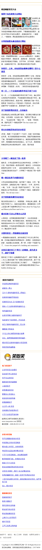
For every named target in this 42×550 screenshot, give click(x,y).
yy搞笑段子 (6, 386)
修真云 (10, 534)
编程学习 (3, 534)
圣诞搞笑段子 (7, 497)
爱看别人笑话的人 (8, 394)
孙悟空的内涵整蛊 (8, 347)
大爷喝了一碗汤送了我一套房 (13, 158)
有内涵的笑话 (7, 311)
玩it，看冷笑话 (7, 486)
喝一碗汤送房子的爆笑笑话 (12, 178)
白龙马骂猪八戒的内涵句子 (12, 315)
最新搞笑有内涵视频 (9, 382)
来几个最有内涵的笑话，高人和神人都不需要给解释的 (21, 324)
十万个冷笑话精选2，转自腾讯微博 (14, 455)
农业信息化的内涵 (8, 398)
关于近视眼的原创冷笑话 (11, 439)
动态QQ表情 (7, 537)
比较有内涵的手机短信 (10, 297)
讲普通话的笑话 (8, 390)
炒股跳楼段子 (7, 402)
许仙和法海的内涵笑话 (10, 284)
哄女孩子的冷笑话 (8, 509)
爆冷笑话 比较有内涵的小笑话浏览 (14, 343)
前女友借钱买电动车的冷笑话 (13, 130)
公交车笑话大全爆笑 (9, 370)
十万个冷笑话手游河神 (10, 414)
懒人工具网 (17, 534)
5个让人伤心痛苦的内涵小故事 (13, 333)
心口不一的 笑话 (8, 406)
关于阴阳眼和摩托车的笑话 (12, 197)
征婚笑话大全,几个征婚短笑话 (13, 302)
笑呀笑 (14, 356)
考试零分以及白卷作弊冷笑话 (12, 451)
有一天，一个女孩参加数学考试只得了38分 (19, 91)
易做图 (25, 534)
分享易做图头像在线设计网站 (13, 41)
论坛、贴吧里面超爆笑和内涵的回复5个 (16, 338)
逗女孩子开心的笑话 (9, 374)
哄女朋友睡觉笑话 (8, 513)
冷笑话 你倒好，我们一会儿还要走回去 (16, 471)
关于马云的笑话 (8, 378)
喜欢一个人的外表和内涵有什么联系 (15, 306)
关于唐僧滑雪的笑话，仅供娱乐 (14, 110)
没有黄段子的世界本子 (10, 410)
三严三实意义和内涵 (9, 526)
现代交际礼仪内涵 (8, 505)
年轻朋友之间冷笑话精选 (11, 443)
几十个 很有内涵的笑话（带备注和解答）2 (17, 293)
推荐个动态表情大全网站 (11, 14)
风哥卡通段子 (7, 501)
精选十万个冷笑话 (8, 463)
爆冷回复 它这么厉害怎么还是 (13, 214)
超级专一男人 (7, 288)
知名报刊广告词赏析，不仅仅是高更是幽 (17, 320)
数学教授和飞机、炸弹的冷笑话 (13, 459)
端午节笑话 (6, 521)
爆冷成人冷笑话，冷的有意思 (12, 447)
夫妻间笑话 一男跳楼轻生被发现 (14, 233)
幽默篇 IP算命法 (8, 329)
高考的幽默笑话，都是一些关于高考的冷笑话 (18, 475)
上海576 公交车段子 (9, 517)
